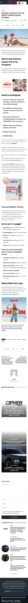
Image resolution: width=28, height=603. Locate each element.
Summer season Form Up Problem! (15, 54)
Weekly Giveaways (9, 132)
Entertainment (14, 439)
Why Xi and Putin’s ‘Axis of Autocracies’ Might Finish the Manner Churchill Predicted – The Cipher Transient (14, 413)
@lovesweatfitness (8, 294)
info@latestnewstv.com (17, 591)
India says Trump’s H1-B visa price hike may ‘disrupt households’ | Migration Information (18, 568)
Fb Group (20, 276)
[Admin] (3, 20)
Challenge (8, 339)
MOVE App (9, 119)
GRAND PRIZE (8, 136)
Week (3, 341)
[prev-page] (3, 475)
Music (11, 554)
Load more (13, 573)
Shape (18, 339)
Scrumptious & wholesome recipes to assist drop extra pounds (13, 110)
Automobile (14, 465)
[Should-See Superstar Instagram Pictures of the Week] (14, 431)
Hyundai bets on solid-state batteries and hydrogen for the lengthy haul (14, 469)
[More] (22, 25)
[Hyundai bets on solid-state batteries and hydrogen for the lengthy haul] (14, 458)
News (13, 408)
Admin (7, 20)
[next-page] (5, 475)
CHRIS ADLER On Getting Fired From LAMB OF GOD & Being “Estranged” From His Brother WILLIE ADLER (20, 360)
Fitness (6, 8)
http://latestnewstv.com (14, 381)
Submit (5, 273)
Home (3, 8)
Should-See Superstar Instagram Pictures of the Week (14, 442)
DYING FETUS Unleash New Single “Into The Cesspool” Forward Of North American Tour (18, 558)
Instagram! (6, 278)
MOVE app (10, 141)
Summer (24, 339)
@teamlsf (16, 294)
